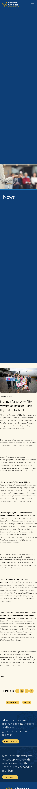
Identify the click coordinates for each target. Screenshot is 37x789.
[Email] (31, 691)
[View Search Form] (27, 4)
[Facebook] (17, 691)
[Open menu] (32, 4)
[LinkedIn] (27, 691)
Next (26, 702)
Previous (13, 702)
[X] (22, 691)
